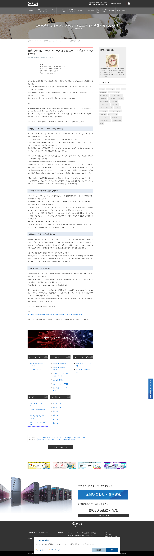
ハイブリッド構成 (112, 114)
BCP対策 (102, 89)
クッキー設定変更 (121, 553)
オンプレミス (103, 92)
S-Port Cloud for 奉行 (59, 363)
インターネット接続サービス (83, 371)
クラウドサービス (34, 357)
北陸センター (57, 411)
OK (112, 550)
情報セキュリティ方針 (111, 536)
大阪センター (57, 415)
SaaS (118, 89)
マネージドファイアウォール (37, 423)
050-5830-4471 (99, 4)
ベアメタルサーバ (35, 370)
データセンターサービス (115, 111)
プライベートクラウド (105, 120)
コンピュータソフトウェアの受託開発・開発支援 (82, 533)
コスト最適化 (103, 98)
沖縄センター (57, 423)
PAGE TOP (150, 543)
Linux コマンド (110, 89)
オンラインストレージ (113, 92)
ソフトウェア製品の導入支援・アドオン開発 (80, 535)
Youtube (123, 89)
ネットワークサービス (82, 357)
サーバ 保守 (111, 98)
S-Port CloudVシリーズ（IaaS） (37, 364)
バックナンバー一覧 (60, 447)
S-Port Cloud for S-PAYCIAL (59, 368)
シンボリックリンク (105, 104)
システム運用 (114, 101)
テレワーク (117, 108)
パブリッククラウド (116, 117)
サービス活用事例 (104, 101)
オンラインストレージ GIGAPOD (60, 389)
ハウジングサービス (105, 117)
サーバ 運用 (120, 98)
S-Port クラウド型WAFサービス (38, 417)
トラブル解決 (103, 114)
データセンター (57, 397)
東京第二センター (58, 407)
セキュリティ (33, 397)
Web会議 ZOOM (58, 380)
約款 (106, 532)
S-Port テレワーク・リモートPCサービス (60, 375)
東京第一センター (58, 403)
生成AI (101, 123)
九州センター (57, 419)
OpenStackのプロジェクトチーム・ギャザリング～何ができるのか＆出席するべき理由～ (61, 438)
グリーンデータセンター (116, 95)
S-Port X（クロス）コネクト (83, 364)
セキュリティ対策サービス (106, 108)
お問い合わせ (117, 3)
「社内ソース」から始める (47, 73)
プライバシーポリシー (57, 550)
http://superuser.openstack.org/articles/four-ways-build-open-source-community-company (55, 314)
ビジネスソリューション (60, 357)
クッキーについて (42, 550)
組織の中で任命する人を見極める (49, 71)
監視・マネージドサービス (37, 404)
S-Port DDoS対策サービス (37, 411)
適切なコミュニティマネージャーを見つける (52, 66)
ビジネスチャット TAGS (60, 384)
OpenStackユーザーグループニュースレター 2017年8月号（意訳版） (56, 440)
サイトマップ (108, 534)
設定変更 (98, 550)
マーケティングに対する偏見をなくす (50, 69)
